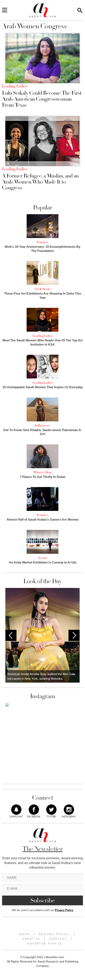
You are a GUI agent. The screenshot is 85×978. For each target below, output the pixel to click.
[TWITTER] (51, 809)
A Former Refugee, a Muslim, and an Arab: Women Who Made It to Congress (40, 182)
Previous (11, 635)
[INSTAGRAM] (69, 809)
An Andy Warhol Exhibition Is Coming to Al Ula (42, 562)
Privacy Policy (64, 910)
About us (31, 938)
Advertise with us (44, 943)
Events (42, 558)
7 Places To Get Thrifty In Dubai (42, 477)
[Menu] (4, 10)
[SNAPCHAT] (16, 809)
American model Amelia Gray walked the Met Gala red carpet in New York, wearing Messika (41, 676)
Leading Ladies (14, 86)
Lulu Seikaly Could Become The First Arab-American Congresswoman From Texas (41, 99)
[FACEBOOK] (34, 809)
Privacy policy (54, 934)
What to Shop (42, 472)
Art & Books (42, 289)
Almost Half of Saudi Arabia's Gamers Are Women (43, 519)
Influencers (42, 425)
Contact (58, 938)
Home (24, 934)
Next (74, 635)
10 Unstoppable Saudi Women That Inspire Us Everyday (42, 387)
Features (42, 242)
